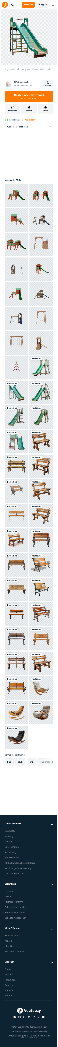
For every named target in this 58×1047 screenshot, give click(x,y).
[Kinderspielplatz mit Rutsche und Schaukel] (16, 269)
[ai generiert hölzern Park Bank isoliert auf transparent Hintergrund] (16, 712)
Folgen (48, 85)
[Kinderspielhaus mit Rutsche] (16, 195)
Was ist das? (30, 120)
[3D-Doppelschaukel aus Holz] (16, 491)
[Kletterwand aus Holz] (16, 318)
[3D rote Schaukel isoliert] (16, 540)
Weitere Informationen (17, 127)
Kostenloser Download (29, 96)
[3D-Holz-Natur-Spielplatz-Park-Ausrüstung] (16, 515)
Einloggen (42, 4)
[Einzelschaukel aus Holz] (16, 466)
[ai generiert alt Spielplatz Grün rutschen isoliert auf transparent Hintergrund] (16, 565)
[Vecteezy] (5, 5)
